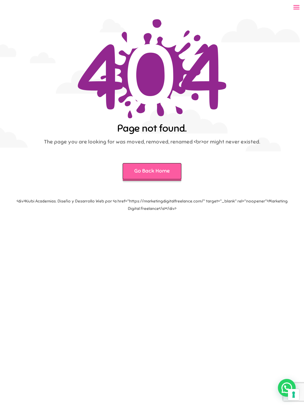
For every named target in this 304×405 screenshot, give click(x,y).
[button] (287, 388)
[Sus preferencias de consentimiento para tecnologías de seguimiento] (293, 394)
